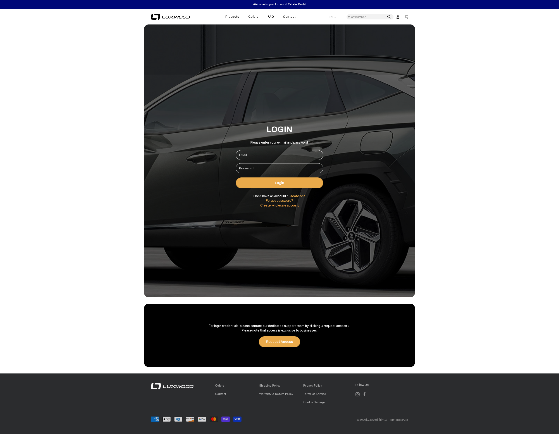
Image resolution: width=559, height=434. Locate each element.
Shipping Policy (269, 385)
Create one (297, 196)
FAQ (270, 16)
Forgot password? (279, 200)
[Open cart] (406, 16)
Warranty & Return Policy (276, 393)
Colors (253, 16)
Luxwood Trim (375, 419)
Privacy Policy (312, 385)
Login (279, 183)
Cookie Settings (314, 402)
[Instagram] (357, 394)
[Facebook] (364, 394)
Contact (289, 16)
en (331, 17)
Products (232, 16)
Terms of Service (314, 393)
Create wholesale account (279, 205)
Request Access (279, 342)
